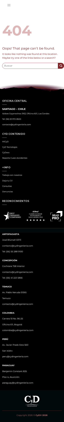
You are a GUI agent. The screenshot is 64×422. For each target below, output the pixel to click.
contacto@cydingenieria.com (16, 124)
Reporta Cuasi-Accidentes (14, 158)
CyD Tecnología (9, 147)
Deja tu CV (7, 181)
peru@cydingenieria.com (15, 356)
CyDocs (5, 152)
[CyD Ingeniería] (32, 5)
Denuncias (7, 192)
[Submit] (61, 66)
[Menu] (9, 5)
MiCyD (5, 142)
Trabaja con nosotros (12, 175)
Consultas (7, 186)
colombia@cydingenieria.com (17, 330)
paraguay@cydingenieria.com (17, 383)
